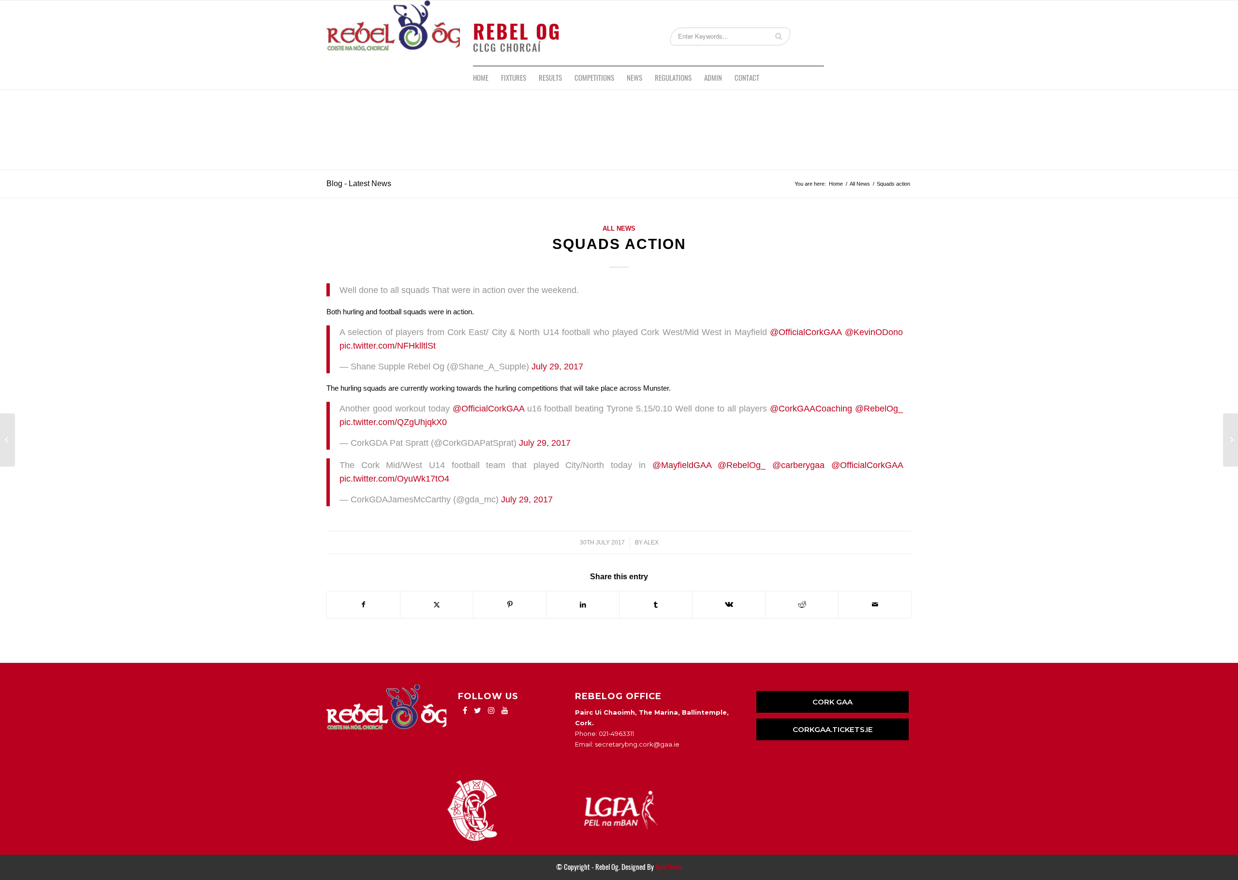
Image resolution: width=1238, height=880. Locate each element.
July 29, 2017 (557, 366)
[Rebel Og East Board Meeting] (1230, 440)
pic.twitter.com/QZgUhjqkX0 (393, 422)
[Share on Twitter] (436, 604)
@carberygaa (798, 465)
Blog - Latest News (358, 183)
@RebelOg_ (879, 408)
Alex (651, 542)
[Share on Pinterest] (509, 604)
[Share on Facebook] (363, 604)
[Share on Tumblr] (655, 604)
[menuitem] (481, 78)
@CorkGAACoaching (811, 408)
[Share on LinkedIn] (582, 604)
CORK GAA (832, 701)
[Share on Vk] (729, 604)
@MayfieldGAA (681, 465)
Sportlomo (668, 867)
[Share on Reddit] (802, 604)
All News (619, 228)
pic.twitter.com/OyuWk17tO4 (394, 478)
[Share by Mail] (875, 604)
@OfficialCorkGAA (805, 332)
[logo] (393, 33)
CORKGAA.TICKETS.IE (833, 729)
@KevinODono (874, 332)
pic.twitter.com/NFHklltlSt (387, 345)
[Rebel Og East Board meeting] (7, 440)
